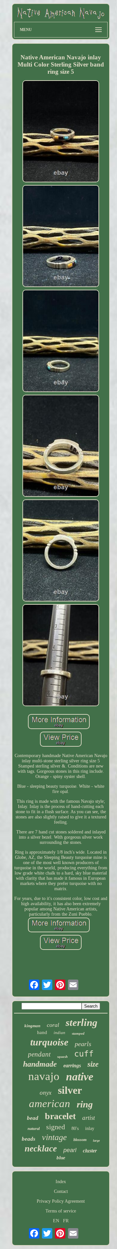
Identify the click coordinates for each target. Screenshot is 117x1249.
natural (34, 1128)
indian (59, 1032)
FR (66, 1220)
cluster (90, 1150)
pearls (83, 1043)
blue (61, 1157)
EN (56, 1220)
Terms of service (61, 1211)
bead (32, 1118)
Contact (61, 1191)
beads (28, 1139)
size (92, 1064)
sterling (82, 1022)
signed (55, 1127)
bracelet (60, 1116)
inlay (89, 1128)
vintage (54, 1137)
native (79, 1077)
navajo (43, 1076)
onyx (45, 1092)
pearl (69, 1150)
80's (75, 1128)
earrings (72, 1065)
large (96, 1140)
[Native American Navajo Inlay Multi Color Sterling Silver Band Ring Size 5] (61, 132)
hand (42, 1032)
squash (62, 1057)
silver (70, 1090)
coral (53, 1025)
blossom (79, 1139)
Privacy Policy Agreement (61, 1201)
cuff (84, 1054)
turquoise (49, 1042)
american (49, 1103)
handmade (40, 1064)
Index (61, 1181)
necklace (41, 1148)
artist (88, 1117)
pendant (39, 1054)
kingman (32, 1025)
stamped (78, 1033)
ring (85, 1104)
